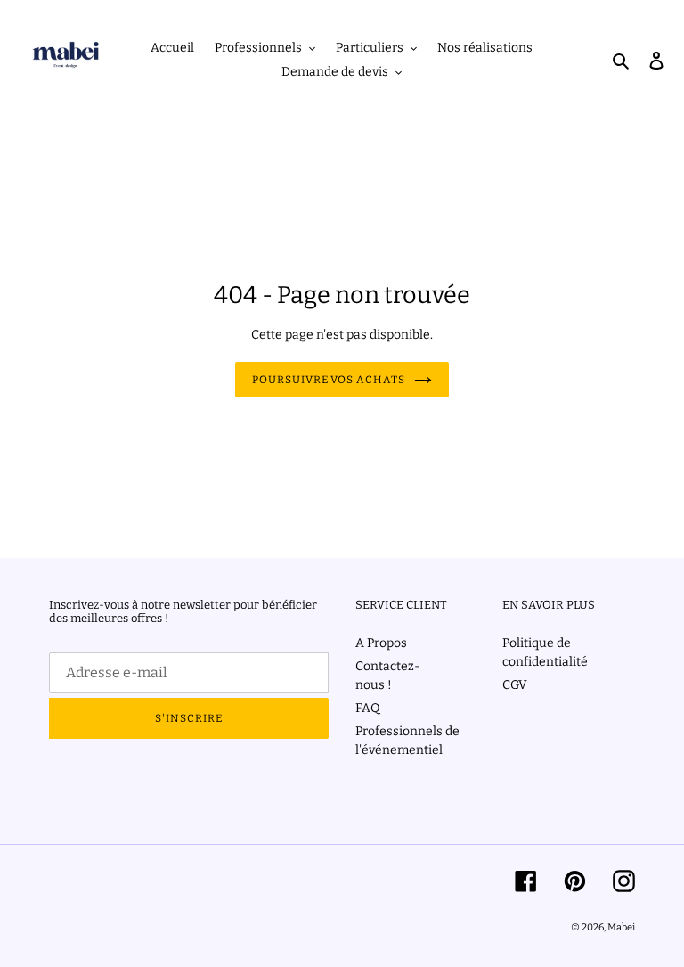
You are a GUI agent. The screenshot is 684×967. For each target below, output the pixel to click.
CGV (514, 684)
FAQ (367, 708)
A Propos (381, 643)
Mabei (621, 927)
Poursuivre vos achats (328, 379)
